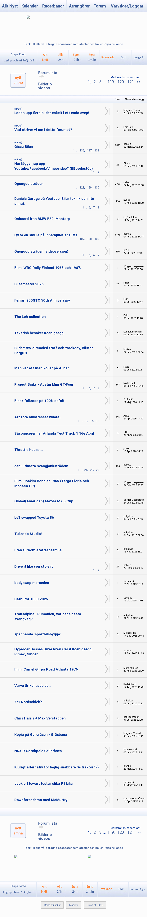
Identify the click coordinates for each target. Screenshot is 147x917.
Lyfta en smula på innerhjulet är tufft (45, 235)
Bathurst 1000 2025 (31, 599)
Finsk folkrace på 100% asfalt (39, 401)
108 (89, 239)
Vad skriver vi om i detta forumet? (43, 129)
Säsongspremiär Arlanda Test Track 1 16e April (54, 433)
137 (89, 150)
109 (97, 239)
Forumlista (47, 72)
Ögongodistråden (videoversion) (41, 251)
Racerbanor (53, 6)
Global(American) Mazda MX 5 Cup (43, 501)
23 (97, 470)
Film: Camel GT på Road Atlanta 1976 (46, 669)
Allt (60, 57)
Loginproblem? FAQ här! (19, 60)
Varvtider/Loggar (127, 6)
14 (91, 421)
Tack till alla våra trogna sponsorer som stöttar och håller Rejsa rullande (73, 44)
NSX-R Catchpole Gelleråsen (38, 751)
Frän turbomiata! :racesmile (37, 550)
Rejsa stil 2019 (95, 905)
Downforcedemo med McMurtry (41, 800)
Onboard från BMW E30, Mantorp (42, 219)
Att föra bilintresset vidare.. (37, 417)
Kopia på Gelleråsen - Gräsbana (40, 734)
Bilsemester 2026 (29, 284)
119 (111, 81)
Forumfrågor (138, 889)
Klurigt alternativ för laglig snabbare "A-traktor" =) (56, 767)
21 (85, 470)
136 (82, 150)
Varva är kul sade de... (32, 685)
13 (85, 421)
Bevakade (107, 57)
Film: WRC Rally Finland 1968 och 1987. (47, 267)
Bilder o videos (45, 86)
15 (97, 421)
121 (130, 81)
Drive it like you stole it (33, 566)
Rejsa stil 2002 (52, 905)
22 (91, 470)
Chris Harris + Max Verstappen (40, 718)
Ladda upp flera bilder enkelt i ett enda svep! (51, 113)
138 (97, 150)
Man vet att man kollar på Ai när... (42, 368)
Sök (123, 57)
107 (82, 239)
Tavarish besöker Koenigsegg (39, 333)
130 (97, 187)
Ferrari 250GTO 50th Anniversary (42, 300)
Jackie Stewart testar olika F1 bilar (44, 783)
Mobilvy (73, 905)
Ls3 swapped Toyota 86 (34, 517)
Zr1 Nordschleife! (28, 702)
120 (121, 81)
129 (89, 187)
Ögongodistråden (28, 183)
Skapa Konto (18, 54)
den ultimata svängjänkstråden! (41, 466)
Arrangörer (79, 6)
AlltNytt (45, 57)
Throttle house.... (28, 449)
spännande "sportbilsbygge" (37, 634)
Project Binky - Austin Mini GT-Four (44, 384)
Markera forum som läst (125, 77)
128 (82, 187)
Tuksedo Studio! (28, 534)
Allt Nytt (10, 6)
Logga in (139, 57)
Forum (100, 6)
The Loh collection (30, 316)
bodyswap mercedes (31, 582)
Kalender (29, 6)
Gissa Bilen (23, 146)
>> (138, 81)
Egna (76, 57)
